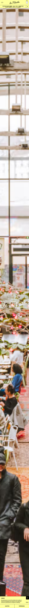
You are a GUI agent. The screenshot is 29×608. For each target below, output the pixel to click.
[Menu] (2, 2)
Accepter (7, 606)
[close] (27, 6)
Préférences (22, 606)
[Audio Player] (27, 2)
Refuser (27, 602)
